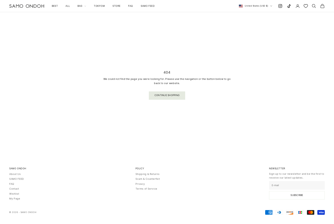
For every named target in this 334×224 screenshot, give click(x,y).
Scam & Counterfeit (147, 178)
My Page (14, 198)
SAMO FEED (148, 6)
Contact (14, 188)
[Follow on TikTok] (289, 6)
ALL (68, 6)
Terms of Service (146, 188)
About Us (15, 174)
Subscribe (297, 195)
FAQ (130, 6)
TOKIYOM (99, 6)
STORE (116, 6)
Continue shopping (167, 95)
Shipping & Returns (147, 174)
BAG (80, 6)
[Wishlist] (306, 6)
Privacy (140, 183)
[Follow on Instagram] (280, 6)
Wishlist (14, 193)
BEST (55, 6)
